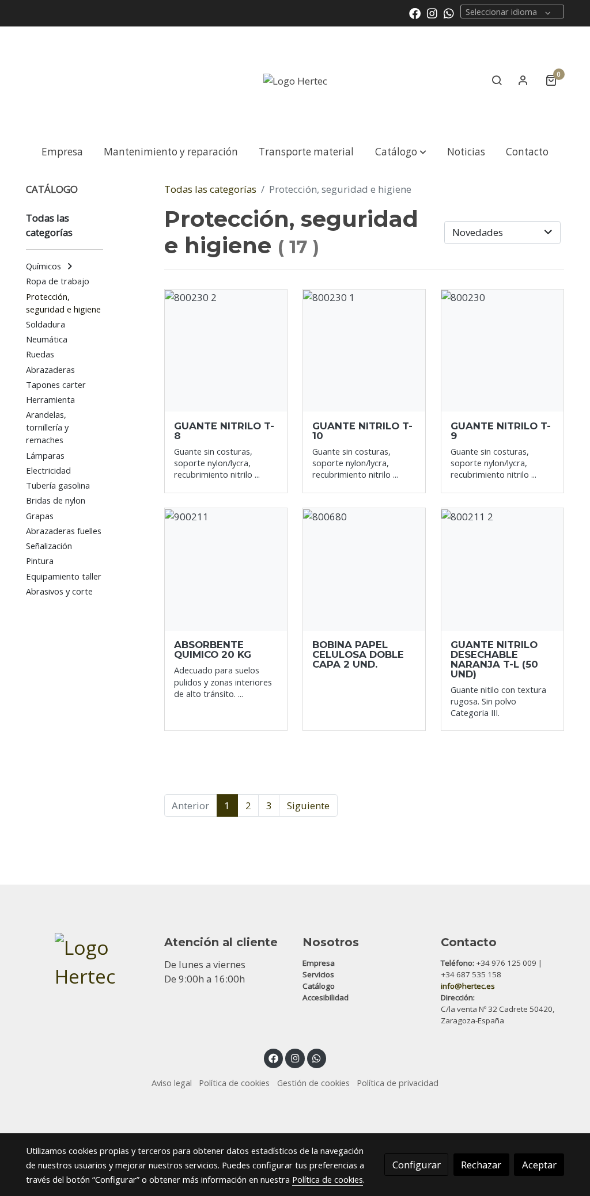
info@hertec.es (468, 986)
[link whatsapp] (449, 12)
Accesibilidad (325, 997)
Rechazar (481, 1164)
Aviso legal (172, 1082)
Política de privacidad (397, 1082)
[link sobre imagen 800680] (364, 569)
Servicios (318, 974)
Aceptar (539, 1164)
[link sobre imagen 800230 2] (226, 351)
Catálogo (318, 986)
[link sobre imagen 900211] (226, 569)
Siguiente (308, 805)
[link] (295, 80)
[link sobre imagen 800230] (502, 351)
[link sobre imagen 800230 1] (364, 351)
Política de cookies (234, 1082)
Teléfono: (457, 963)
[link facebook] (415, 12)
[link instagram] (432, 12)
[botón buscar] (497, 80)
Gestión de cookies (313, 1082)
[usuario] (523, 80)
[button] (400, 151)
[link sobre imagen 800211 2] (502, 569)
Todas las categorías (210, 189)
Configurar (416, 1164)
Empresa (318, 963)
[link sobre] (87, 962)
